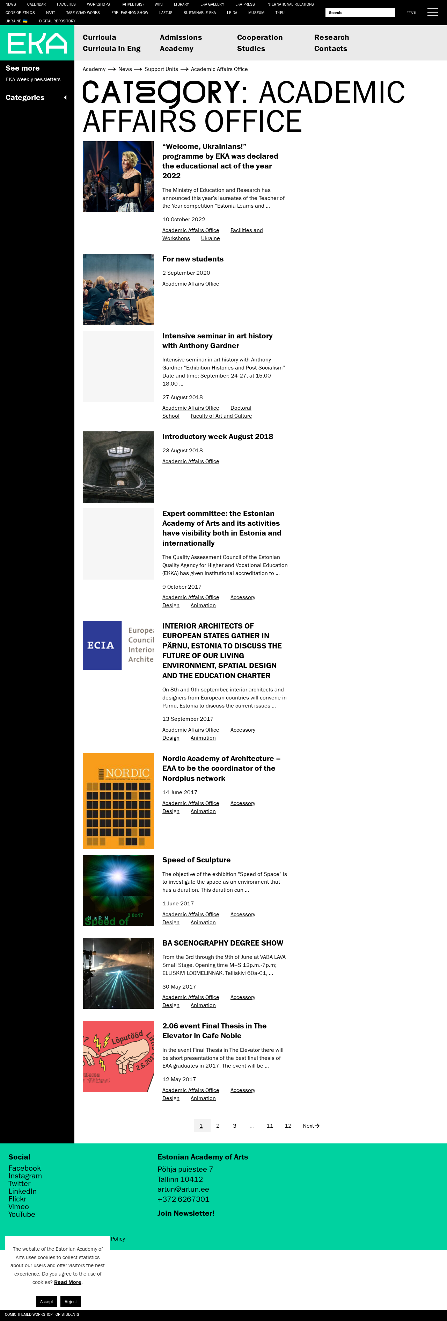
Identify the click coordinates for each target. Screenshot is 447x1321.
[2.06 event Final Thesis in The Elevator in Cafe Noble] (118, 1056)
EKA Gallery (212, 4)
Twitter (19, 1183)
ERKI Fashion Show (129, 12)
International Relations (290, 4)
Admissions (181, 37)
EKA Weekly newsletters (33, 79)
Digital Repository (57, 21)
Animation (203, 605)
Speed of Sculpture (196, 859)
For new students (193, 258)
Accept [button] (46, 1302)
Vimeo (18, 1207)
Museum (256, 12)
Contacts (330, 48)
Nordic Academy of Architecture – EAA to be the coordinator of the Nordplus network (221, 768)
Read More (67, 1282)
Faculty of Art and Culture (221, 415)
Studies (251, 48)
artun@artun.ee (183, 1189)
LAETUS (166, 12)
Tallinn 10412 (180, 1179)
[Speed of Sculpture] (118, 890)
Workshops (98, 4)
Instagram (25, 1176)
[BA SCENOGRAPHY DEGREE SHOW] (118, 973)
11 (269, 1125)
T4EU (280, 12)
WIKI (159, 4)
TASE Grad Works (83, 12)
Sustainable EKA (200, 12)
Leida (232, 12)
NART (50, 12)
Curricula (99, 37)
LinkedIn (22, 1191)
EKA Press (245, 4)
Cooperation (260, 37)
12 (288, 1125)
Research (331, 37)
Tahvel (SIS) (132, 4)
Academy (176, 48)
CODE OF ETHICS (20, 12)
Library (181, 4)
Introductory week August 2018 (217, 436)
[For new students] (118, 289)
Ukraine (13, 21)
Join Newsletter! (186, 1212)
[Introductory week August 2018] (118, 467)
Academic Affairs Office (190, 230)
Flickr (17, 1199)
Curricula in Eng (111, 48)
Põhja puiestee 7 (185, 1169)
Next (308, 1125)
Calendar (36, 4)
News (11, 4)
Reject (71, 1302)
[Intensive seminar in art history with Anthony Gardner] (118, 366)
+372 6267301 (183, 1199)
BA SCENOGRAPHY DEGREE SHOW (222, 942)
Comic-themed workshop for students (42, 1314)
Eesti (411, 12)
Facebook (24, 1168)
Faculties (66, 4)
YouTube (21, 1214)
